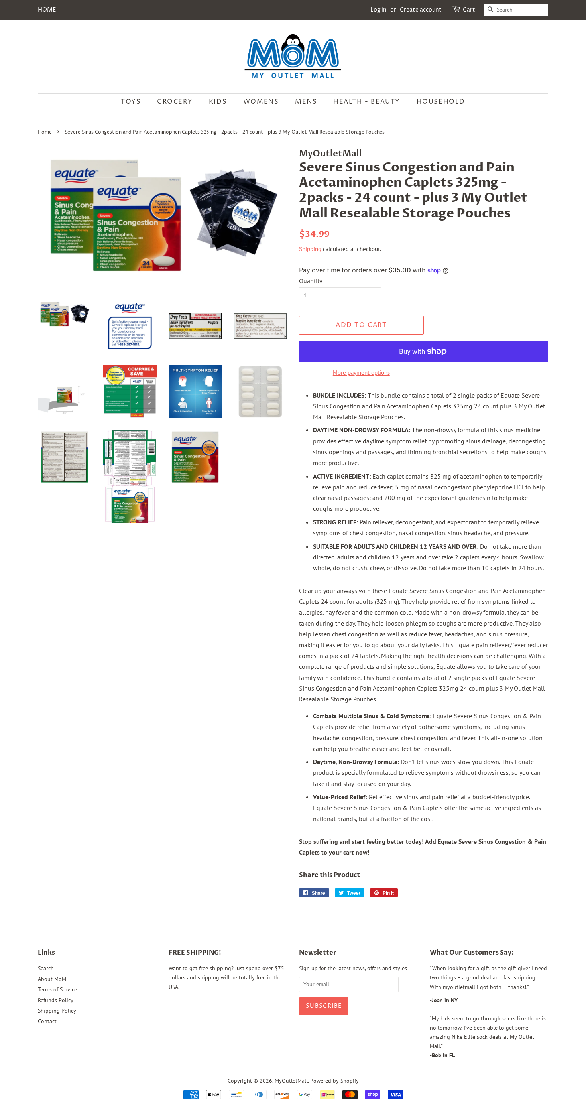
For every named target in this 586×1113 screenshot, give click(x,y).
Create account (421, 10)
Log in (378, 10)
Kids (218, 101)
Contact (47, 1021)
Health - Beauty (366, 101)
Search (46, 968)
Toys (131, 101)
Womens (261, 101)
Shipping (310, 249)
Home (45, 132)
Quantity (310, 281)
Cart (469, 10)
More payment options (361, 372)
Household (441, 101)
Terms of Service (57, 989)
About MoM (52, 979)
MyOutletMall (291, 1080)
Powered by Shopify (334, 1080)
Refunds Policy (55, 1000)
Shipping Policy (57, 1010)
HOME (47, 10)
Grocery (175, 101)
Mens (306, 101)
